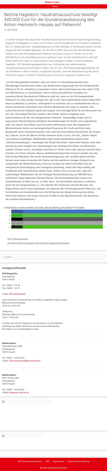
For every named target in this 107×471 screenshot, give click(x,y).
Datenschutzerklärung (78, 461)
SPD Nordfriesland (17, 294)
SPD (47, 461)
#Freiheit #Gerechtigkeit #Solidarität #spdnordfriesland (38, 243)
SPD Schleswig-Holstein (30, 461)
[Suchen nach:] (53, 257)
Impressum (58, 461)
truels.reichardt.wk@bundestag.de (24, 361)
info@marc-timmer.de (18, 392)
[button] (17, 211)
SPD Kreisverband (17, 239)
